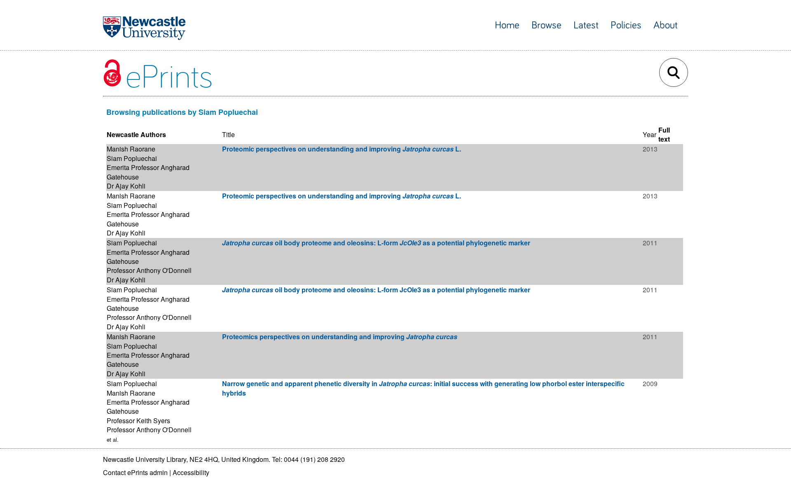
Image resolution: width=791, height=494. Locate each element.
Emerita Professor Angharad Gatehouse (148, 172)
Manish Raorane (131, 149)
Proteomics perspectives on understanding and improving (339, 336)
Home (507, 25)
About (665, 25)
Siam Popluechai (132, 158)
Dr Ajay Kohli (126, 186)
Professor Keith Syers (138, 420)
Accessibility (191, 472)
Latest (586, 25)
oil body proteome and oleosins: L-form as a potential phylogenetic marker (376, 242)
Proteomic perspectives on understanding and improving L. (341, 149)
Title (228, 134)
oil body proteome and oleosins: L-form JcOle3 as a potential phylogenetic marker (376, 289)
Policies (626, 25)
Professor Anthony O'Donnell (149, 270)
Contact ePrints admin (135, 472)
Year (649, 134)
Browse (546, 25)
